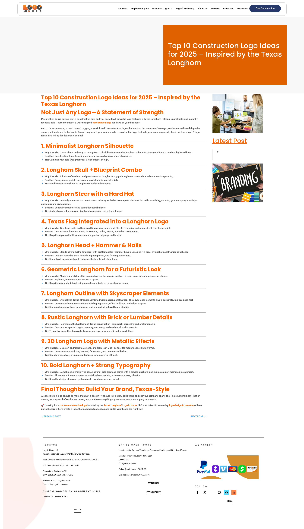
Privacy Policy (153, 492)
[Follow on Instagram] (219, 492)
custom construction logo (73, 405)
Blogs (229, 501)
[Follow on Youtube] (226, 492)
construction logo (101, 122)
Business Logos (160, 8)
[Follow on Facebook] (197, 492)
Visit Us (77, 509)
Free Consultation (265, 8)
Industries (228, 8)
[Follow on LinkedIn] (233, 492)
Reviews (215, 8)
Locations (242, 8)
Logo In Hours (129, 405)
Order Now (153, 483)
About (201, 8)
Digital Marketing (185, 8)
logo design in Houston (180, 405)
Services (122, 8)
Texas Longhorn (112, 405)
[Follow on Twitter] (204, 492)
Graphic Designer (140, 8)
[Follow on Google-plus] (212, 492)
